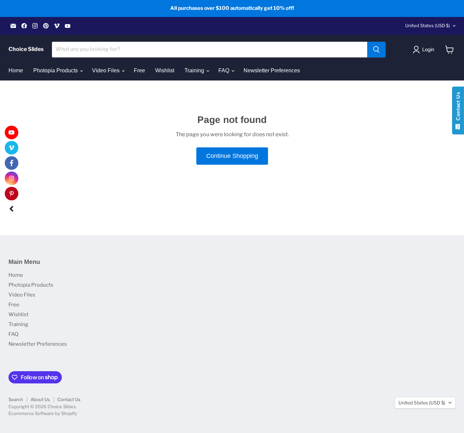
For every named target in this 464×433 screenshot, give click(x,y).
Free (139, 70)
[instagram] (11, 178)
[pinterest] (11, 193)
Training (195, 70)
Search (15, 399)
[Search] (376, 49)
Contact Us (69, 399)
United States (427, 25)
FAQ (224, 70)
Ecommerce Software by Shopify (42, 413)
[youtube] (11, 132)
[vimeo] (11, 148)
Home (15, 70)
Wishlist (164, 70)
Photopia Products (56, 70)
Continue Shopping (232, 155)
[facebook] (11, 163)
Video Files (106, 70)
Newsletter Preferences (272, 70)
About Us (40, 399)
